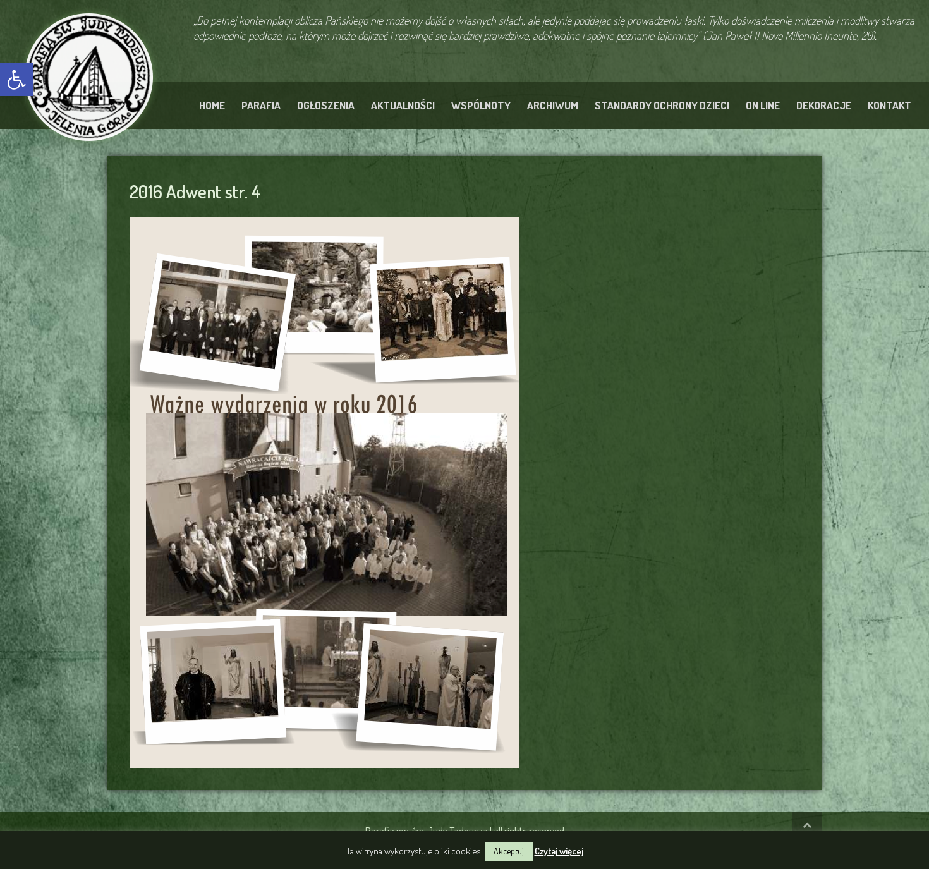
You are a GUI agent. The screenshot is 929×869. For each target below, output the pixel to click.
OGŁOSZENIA (326, 105)
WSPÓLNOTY (481, 105)
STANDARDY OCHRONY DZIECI (662, 105)
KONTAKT (889, 105)
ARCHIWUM (552, 105)
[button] (16, 79)
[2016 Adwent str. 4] (324, 490)
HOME (212, 105)
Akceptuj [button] (509, 851)
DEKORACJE (823, 105)
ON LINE (763, 105)
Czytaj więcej (559, 851)
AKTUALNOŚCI (403, 105)
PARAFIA (261, 105)
